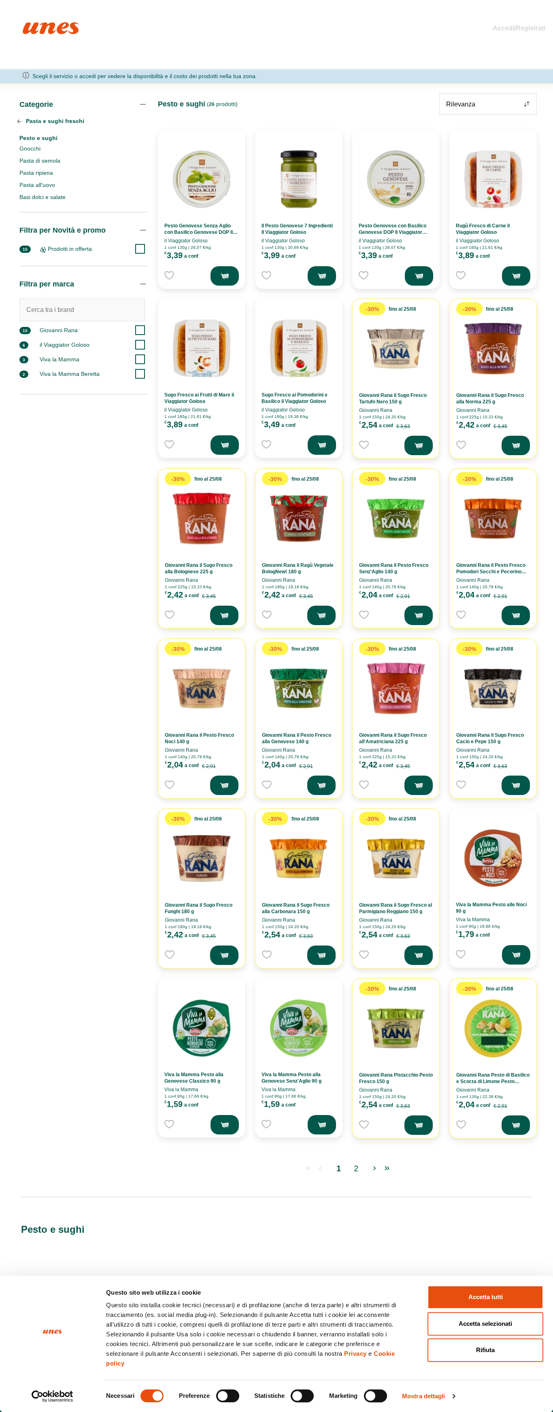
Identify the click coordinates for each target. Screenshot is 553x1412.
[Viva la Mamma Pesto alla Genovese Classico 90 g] (201, 1028)
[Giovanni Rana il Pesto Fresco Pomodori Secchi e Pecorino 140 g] (493, 518)
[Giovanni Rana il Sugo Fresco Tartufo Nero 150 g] (396, 348)
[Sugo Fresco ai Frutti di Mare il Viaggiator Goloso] (201, 348)
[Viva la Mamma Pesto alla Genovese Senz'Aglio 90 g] (298, 1028)
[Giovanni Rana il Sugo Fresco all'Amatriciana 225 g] (396, 688)
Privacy (355, 1353)
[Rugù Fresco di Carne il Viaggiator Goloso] (493, 179)
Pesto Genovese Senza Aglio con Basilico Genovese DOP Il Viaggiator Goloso (198, 232)
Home (31, 25)
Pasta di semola (39, 160)
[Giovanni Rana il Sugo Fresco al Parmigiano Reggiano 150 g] (396, 858)
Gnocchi (29, 148)
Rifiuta (485, 1349)
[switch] (227, 1395)
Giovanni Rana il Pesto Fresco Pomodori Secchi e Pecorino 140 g (490, 571)
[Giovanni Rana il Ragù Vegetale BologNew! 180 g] (298, 518)
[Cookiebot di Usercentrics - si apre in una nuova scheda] (52, 1396)
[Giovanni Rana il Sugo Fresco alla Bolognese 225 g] (201, 518)
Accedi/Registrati (519, 28)
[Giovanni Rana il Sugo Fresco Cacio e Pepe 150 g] (493, 688)
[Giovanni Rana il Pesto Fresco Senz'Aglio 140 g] (396, 518)
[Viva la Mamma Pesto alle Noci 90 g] (493, 858)
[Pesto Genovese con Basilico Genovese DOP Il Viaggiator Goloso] (396, 179)
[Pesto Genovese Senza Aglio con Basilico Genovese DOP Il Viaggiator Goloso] (201, 179)
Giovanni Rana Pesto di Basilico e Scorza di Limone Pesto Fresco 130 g (493, 1081)
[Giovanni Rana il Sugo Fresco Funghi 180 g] (201, 858)
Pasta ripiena (36, 173)
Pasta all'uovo (37, 185)
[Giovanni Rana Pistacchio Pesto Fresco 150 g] (396, 1028)
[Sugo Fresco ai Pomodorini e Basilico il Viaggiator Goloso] (298, 348)
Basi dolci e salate (42, 197)
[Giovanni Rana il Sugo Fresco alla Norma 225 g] (493, 348)
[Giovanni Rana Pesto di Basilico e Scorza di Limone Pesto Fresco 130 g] (493, 1028)
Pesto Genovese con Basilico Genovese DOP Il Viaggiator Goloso (392, 232)
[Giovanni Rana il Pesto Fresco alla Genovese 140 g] (298, 688)
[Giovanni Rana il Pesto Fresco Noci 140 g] (201, 688)
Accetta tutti (485, 1296)
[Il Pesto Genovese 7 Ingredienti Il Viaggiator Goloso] (298, 179)
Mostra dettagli (423, 1396)
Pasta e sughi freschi (54, 121)
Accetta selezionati (485, 1323)
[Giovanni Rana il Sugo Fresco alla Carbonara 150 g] (298, 858)
